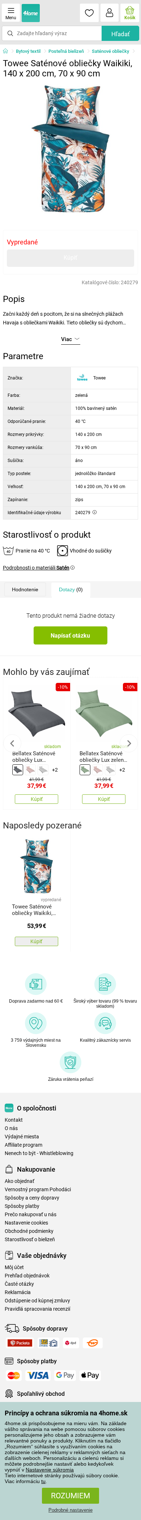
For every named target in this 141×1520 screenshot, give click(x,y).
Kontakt (14, 1120)
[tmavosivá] (18, 770)
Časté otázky (19, 1284)
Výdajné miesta (22, 1136)
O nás (11, 1128)
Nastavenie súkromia (50, 1470)
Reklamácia (18, 1292)
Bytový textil (28, 51)
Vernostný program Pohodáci (38, 1189)
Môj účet (14, 1267)
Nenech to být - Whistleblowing (39, 1153)
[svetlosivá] (43, 770)
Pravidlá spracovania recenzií (37, 1309)
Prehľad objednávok (27, 1275)
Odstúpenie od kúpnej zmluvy (37, 1300)
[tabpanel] (70, 149)
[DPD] (71, 1343)
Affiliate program (23, 1145)
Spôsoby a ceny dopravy (32, 1198)
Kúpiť (70, 257)
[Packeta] (20, 1343)
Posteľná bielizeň (66, 51)
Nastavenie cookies (26, 1223)
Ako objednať (19, 1181)
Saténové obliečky (110, 51)
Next (129, 743)
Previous (12, 743)
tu (43, 1481)
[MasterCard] (14, 1375)
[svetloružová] (30, 770)
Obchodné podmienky (29, 1231)
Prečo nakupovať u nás (30, 1214)
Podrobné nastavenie (70, 1510)
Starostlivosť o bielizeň (30, 1239)
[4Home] (8, 51)
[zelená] (85, 770)
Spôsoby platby (22, 1206)
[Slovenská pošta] (48, 1343)
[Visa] (38, 1375)
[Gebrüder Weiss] (93, 1343)
